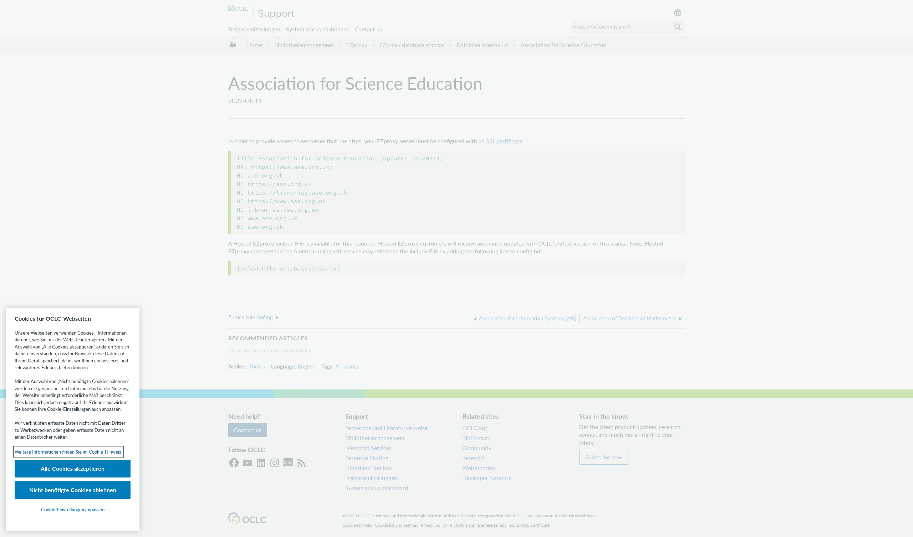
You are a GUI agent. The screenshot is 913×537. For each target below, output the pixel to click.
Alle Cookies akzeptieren (72, 468)
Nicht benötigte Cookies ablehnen (72, 490)
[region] (72, 419)
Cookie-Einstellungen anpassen (72, 509)
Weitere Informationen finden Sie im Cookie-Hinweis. (68, 451)
